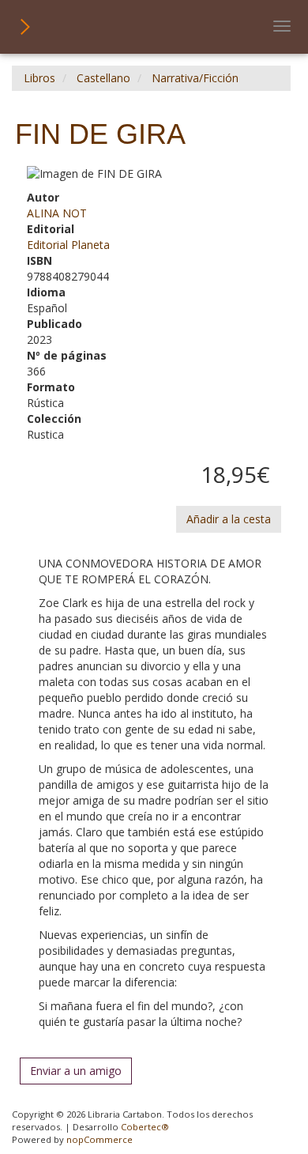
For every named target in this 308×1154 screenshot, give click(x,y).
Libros (39, 77)
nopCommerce (99, 1139)
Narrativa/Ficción (195, 77)
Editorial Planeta (68, 244)
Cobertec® (145, 1127)
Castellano (103, 77)
